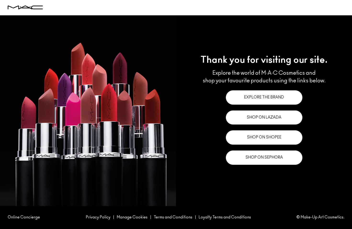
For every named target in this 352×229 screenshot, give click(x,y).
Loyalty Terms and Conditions (225, 217)
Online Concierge (24, 217)
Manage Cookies (132, 217)
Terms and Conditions (173, 217)
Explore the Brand (264, 97)
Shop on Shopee (264, 137)
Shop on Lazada (264, 117)
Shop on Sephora (264, 157)
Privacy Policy (98, 217)
